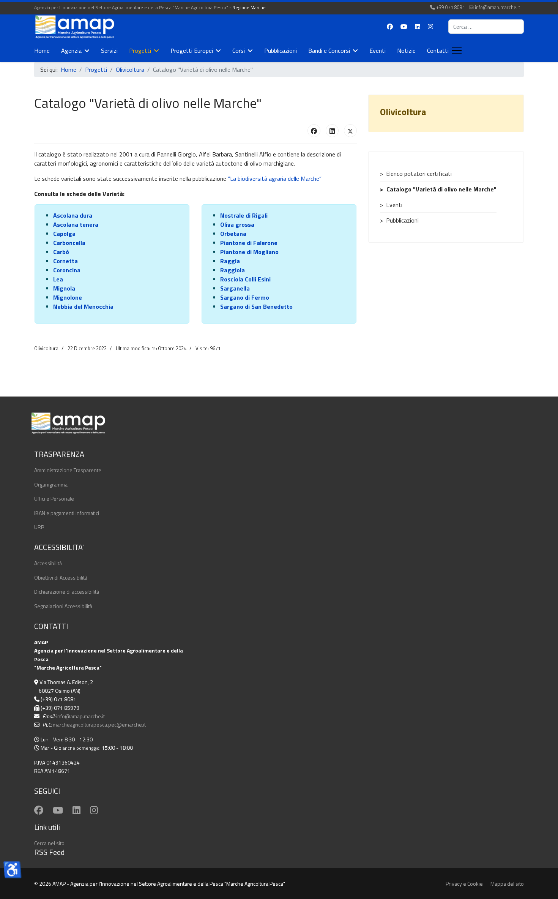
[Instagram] (430, 26)
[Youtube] (403, 26)
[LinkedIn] (332, 130)
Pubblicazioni (280, 50)
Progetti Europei (191, 50)
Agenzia (71, 50)
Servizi (109, 50)
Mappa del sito (507, 884)
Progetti (140, 50)
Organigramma (51, 484)
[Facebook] (390, 26)
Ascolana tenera (75, 224)
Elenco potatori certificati (419, 173)
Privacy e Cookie (464, 884)
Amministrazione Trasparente (67, 470)
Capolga (64, 233)
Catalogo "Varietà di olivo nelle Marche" (441, 189)
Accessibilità (48, 563)
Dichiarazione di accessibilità (66, 592)
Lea (58, 279)
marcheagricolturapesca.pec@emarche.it (99, 724)
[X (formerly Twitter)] (350, 130)
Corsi (238, 50)
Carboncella (69, 242)
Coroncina (66, 270)
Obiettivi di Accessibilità (60, 577)
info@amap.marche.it (497, 7)
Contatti (438, 50)
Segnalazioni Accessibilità (63, 606)
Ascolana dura (72, 215)
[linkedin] (76, 810)
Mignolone (67, 297)
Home (42, 50)
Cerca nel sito (49, 843)
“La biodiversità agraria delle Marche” (275, 178)
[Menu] (455, 50)
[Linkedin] (417, 26)
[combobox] (486, 26)
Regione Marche (249, 7)
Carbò (61, 251)
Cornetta (65, 260)
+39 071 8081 (450, 7)
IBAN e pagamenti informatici (66, 513)
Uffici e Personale (54, 498)
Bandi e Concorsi (329, 50)
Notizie (406, 50)
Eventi (377, 50)
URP (39, 527)
